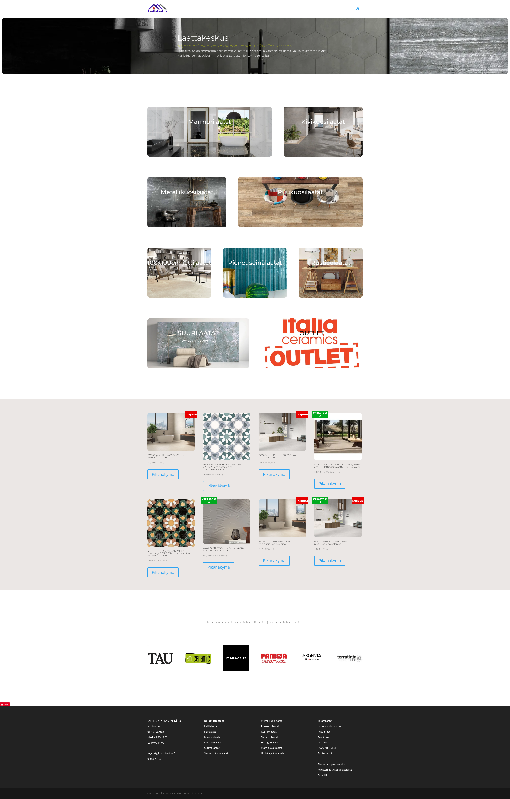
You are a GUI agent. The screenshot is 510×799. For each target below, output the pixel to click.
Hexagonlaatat (270, 742)
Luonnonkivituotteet (330, 726)
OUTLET (322, 742)
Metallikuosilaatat (271, 721)
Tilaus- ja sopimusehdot (332, 764)
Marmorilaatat (212, 737)
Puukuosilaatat (270, 726)
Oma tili (322, 775)
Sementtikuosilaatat (216, 753)
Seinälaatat (210, 731)
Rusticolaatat (269, 731)
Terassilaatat (325, 721)
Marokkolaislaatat (271, 748)
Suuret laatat (212, 748)
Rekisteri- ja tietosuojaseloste (335, 769)
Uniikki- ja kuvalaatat (273, 753)
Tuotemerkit (325, 753)
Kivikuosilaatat (213, 742)
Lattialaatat (211, 726)
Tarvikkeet (324, 737)
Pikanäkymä (163, 474)
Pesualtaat (324, 731)
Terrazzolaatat (269, 737)
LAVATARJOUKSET (328, 748)
